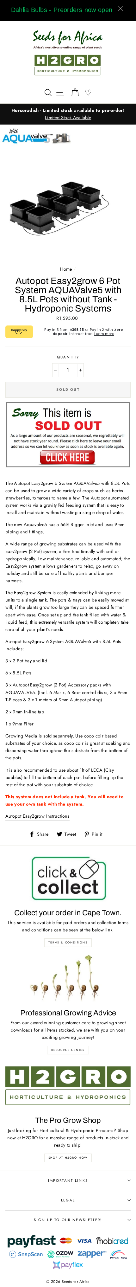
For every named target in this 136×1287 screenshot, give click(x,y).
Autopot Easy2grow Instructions (37, 816)
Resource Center (68, 1050)
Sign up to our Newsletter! (68, 1219)
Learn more (104, 333)
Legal (68, 1200)
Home (66, 269)
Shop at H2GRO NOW (68, 1157)
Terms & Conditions (67, 942)
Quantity (68, 357)
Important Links (68, 1180)
